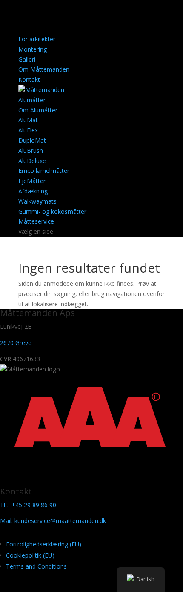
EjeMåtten (32, 181)
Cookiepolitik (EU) (30, 555)
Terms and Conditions (36, 566)
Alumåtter (32, 100)
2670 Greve (15, 343)
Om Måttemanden (43, 69)
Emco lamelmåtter (43, 171)
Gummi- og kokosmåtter (52, 211)
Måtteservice (36, 221)
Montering (32, 49)
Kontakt (29, 79)
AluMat (28, 120)
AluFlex (28, 130)
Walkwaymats (37, 201)
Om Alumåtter (37, 110)
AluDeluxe (32, 161)
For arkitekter (36, 39)
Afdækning (33, 191)
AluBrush (30, 151)
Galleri (26, 59)
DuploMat (32, 140)
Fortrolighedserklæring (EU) (43, 544)
